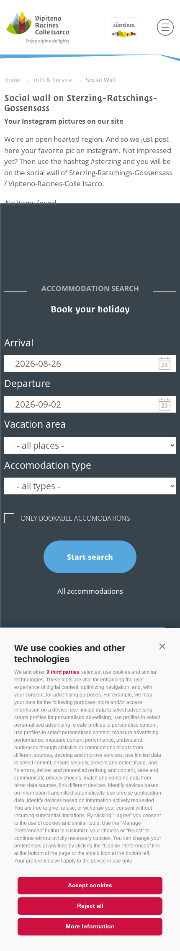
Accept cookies (90, 885)
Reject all (90, 905)
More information (90, 926)
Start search (90, 557)
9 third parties (63, 672)
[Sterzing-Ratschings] (53, 27)
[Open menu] (165, 27)
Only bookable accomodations (75, 518)
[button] (162, 646)
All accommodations (90, 591)
